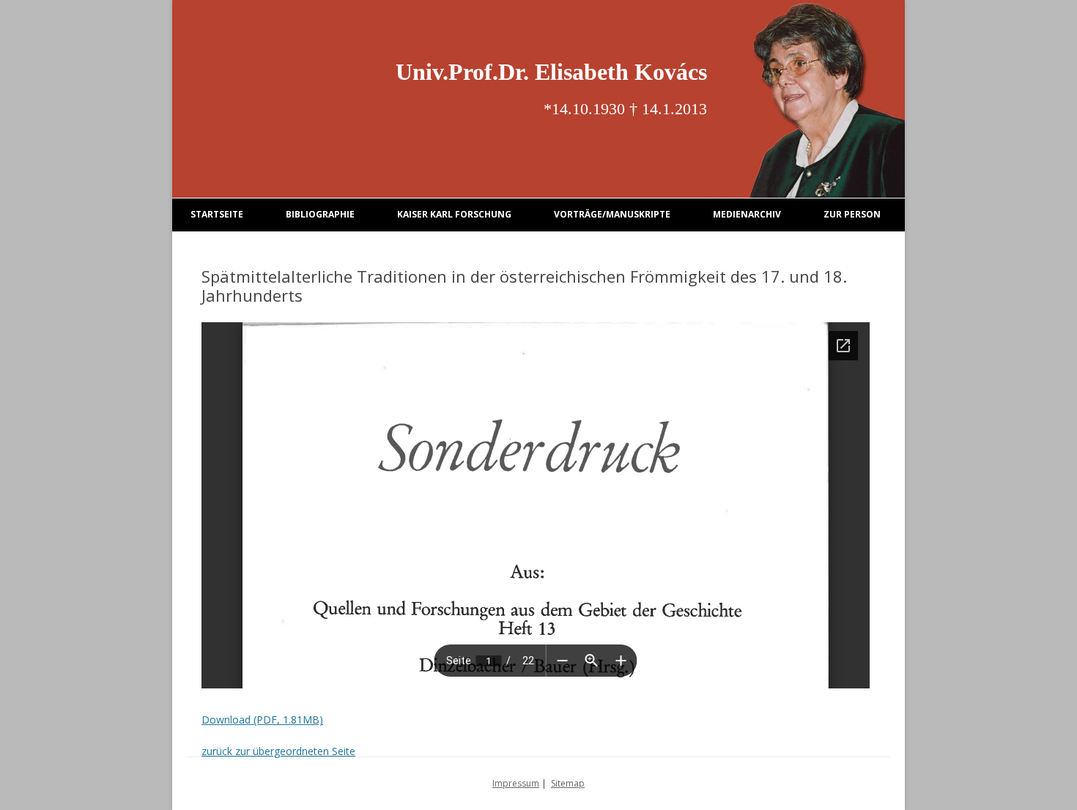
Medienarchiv (747, 214)
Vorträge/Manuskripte (612, 214)
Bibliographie (320, 214)
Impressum (515, 783)
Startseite (216, 214)
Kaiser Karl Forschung (454, 214)
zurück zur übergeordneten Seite (278, 751)
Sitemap (568, 783)
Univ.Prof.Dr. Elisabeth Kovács (551, 72)
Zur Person (852, 214)
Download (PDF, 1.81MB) (262, 720)
